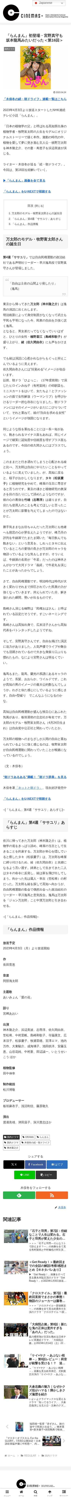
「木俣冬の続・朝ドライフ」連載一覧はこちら (35, 99)
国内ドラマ (13, 1137)
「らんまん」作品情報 (25, 224)
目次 (30, 205)
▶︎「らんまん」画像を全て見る (24, 180)
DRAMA (29, 1137)
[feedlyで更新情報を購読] (19, 1195)
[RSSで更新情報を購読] (52, 1195)
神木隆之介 (12, 1148)
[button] (46, 1175)
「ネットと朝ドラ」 (28, 787)
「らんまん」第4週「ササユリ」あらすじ (37, 218)
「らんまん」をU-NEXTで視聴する (27, 191)
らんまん (44, 1137)
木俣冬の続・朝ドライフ (36, 1142)
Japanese (45, 2)
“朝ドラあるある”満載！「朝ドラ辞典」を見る (35, 777)
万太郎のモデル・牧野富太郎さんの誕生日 (37, 213)
